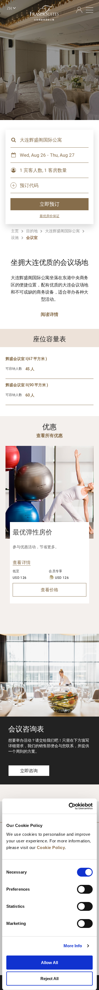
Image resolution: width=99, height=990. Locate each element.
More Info (73, 945)
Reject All (49, 978)
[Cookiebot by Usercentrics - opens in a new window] (70, 806)
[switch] (85, 889)
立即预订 (49, 204)
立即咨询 (29, 770)
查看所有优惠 (49, 435)
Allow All (49, 962)
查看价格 (49, 589)
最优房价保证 (49, 216)
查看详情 (22, 562)
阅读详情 (49, 314)
